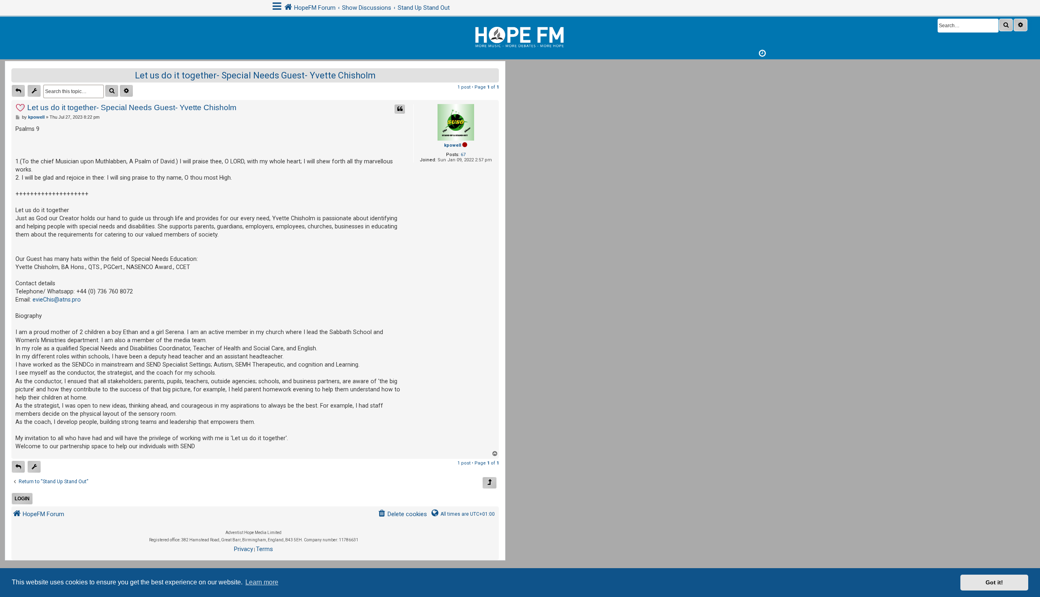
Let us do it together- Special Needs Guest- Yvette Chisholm (255, 75)
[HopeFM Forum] (520, 36)
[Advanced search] (1020, 25)
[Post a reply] (18, 91)
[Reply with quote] (399, 109)
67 (463, 154)
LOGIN (22, 498)
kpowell (452, 145)
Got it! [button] (994, 582)
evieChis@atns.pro (56, 299)
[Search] (1006, 25)
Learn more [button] (261, 582)
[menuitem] (402, 514)
